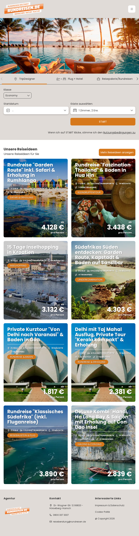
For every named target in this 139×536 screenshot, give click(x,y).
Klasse (7, 89)
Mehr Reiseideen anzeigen (117, 152)
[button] (131, 9)
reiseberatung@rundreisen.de (69, 521)
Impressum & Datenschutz (109, 505)
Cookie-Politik (102, 512)
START (103, 121)
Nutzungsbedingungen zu (119, 132)
